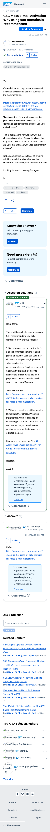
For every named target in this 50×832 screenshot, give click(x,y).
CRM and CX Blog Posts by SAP (20, 655)
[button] (27, 55)
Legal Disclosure (37, 810)
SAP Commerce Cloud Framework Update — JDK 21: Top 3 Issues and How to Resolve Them (24, 665)
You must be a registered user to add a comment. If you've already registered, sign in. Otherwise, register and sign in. (24, 485)
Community (19, 4)
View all (7, 779)
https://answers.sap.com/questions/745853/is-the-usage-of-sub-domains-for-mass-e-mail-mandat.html (24, 398)
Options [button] (45, 29)
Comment (27, 211)
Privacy (12, 802)
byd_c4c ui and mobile (13, 188)
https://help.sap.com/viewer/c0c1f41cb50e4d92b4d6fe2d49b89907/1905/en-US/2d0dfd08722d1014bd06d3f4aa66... (24, 106)
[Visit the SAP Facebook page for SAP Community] (17, 794)
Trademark (12, 818)
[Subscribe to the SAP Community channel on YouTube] (27, 794)
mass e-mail (9, 192)
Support (37, 818)
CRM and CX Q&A (12, 11)
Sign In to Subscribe (31, 29)
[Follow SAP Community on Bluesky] (22, 794)
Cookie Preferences (12, 825)
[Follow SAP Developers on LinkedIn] (32, 794)
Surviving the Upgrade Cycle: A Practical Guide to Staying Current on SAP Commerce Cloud (24, 648)
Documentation (32, 188)
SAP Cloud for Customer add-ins (16, 67)
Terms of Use (37, 802)
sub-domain (22, 192)
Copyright (12, 810)
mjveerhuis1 (18, 42)
